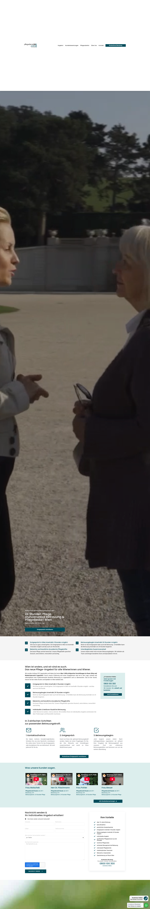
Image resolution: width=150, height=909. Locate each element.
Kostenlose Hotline (137, 898)
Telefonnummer (59, 828)
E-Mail (26, 828)
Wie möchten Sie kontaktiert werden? (35, 835)
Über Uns (94, 45)
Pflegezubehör (84, 45)
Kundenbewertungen (71, 45)
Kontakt (101, 45)
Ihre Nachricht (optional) (31, 842)
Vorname (27, 822)
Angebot (60, 45)
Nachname (58, 822)
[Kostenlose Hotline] (146, 898)
